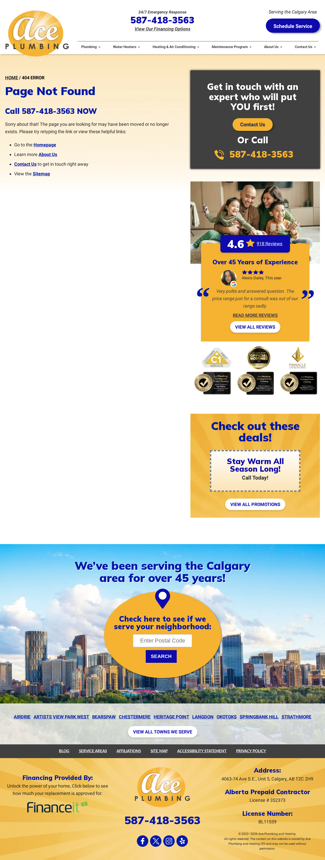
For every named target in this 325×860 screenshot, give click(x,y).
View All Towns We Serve (162, 731)
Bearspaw (104, 716)
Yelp (182, 841)
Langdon (203, 716)
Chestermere (135, 716)
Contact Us (25, 164)
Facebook (142, 841)
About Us (48, 154)
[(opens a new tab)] (57, 811)
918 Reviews (269, 243)
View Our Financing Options (162, 29)
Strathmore (296, 716)
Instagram (169, 841)
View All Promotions (255, 504)
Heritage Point (171, 716)
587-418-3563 (162, 20)
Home (11, 77)
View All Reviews (255, 327)
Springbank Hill (259, 716)
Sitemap (41, 173)
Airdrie (22, 716)
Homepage (45, 144)
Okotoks (227, 716)
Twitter (155, 841)
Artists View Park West (61, 716)
